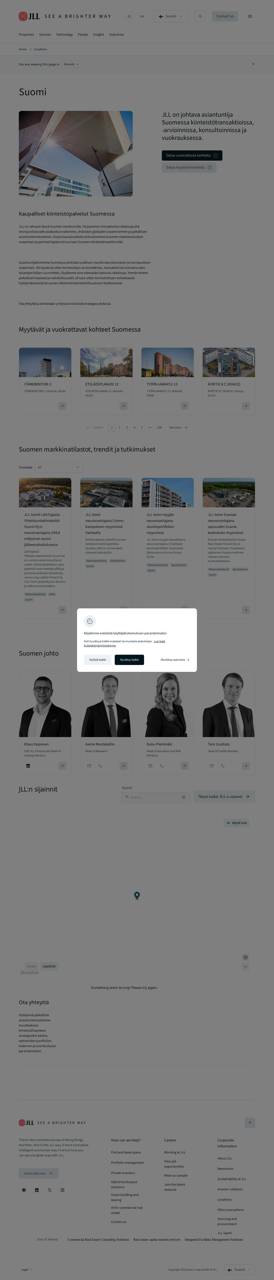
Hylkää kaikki (97, 660)
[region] (137, 640)
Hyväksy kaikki (129, 660)
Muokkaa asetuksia (175, 659)
